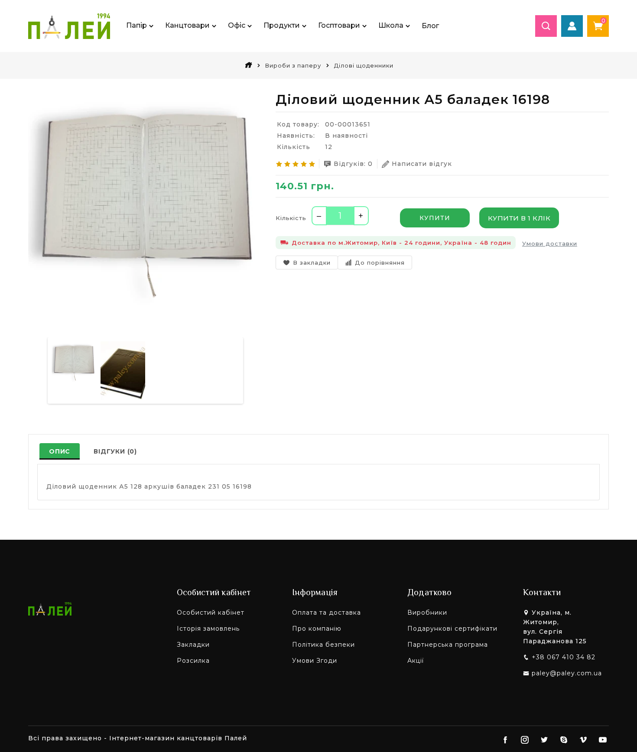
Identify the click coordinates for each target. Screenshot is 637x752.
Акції (415, 660)
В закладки (312, 262)
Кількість (291, 217)
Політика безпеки (323, 644)
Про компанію (316, 628)
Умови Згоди (314, 660)
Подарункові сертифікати (452, 628)
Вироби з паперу (293, 65)
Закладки (193, 644)
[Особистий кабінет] (572, 26)
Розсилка (193, 660)
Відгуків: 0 (353, 164)
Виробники (427, 612)
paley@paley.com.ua (567, 673)
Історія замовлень (208, 628)
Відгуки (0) (115, 451)
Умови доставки (549, 243)
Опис (59, 451)
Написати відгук (422, 164)
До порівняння (380, 262)
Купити (434, 218)
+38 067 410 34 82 (563, 657)
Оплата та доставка (326, 612)
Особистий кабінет (210, 612)
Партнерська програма (447, 644)
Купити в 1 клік (519, 218)
